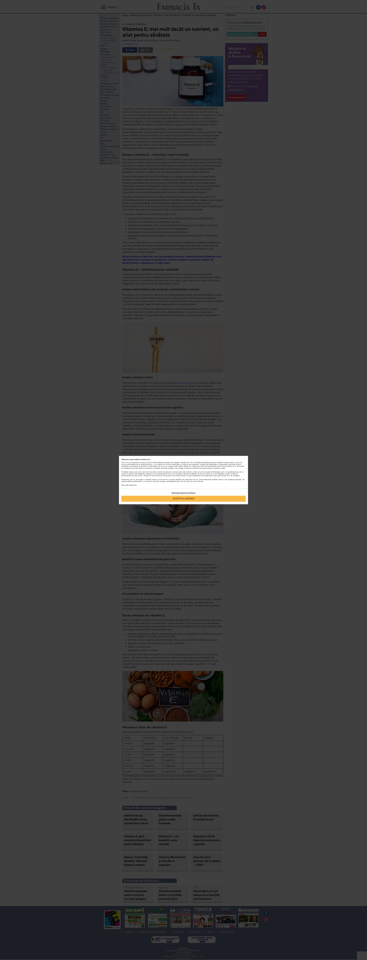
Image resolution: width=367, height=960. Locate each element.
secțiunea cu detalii (152, 468)
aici (135, 485)
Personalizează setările (183, 493)
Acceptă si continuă (183, 499)
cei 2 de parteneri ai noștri (136, 462)
